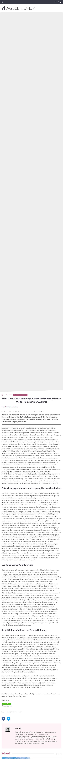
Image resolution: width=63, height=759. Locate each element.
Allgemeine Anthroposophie (20, 394)
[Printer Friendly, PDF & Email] (6, 704)
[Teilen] (3, 719)
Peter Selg (15, 407)
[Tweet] (8, 719)
